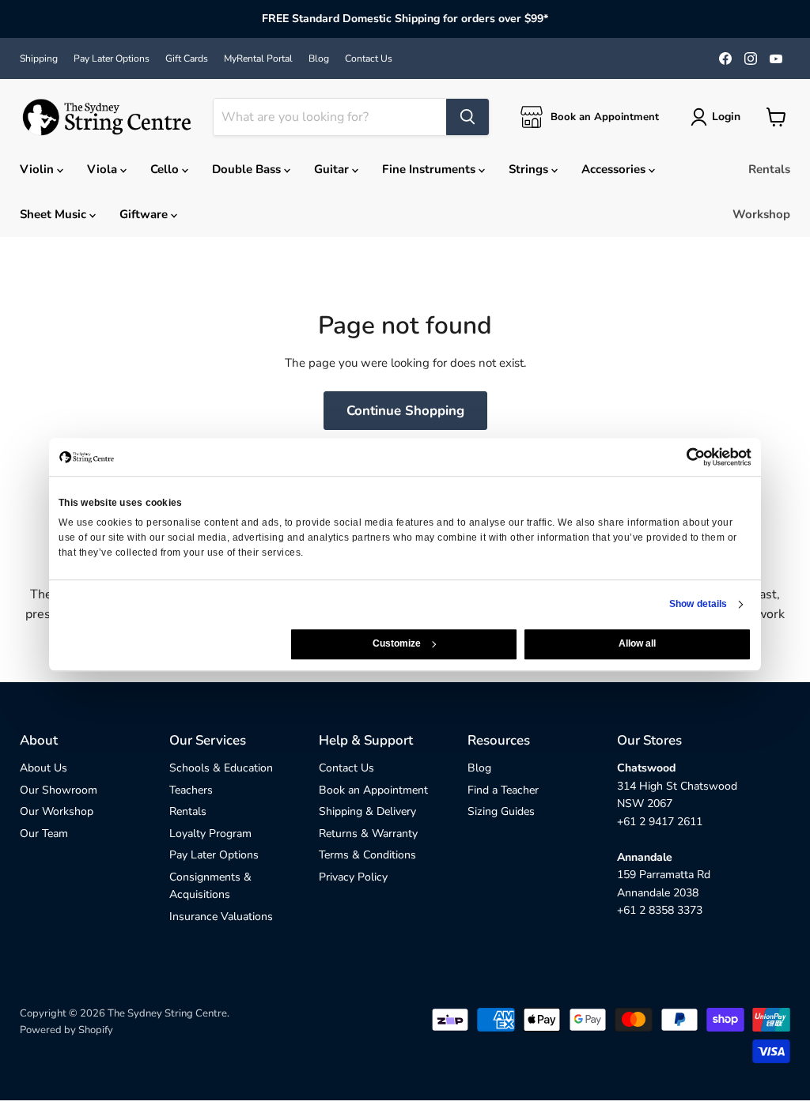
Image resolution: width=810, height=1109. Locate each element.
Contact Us (368, 58)
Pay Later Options (112, 58)
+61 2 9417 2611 (659, 821)
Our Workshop (56, 811)
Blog (318, 58)
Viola (103, 169)
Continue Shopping (405, 411)
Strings (530, 169)
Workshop (761, 214)
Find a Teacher (503, 790)
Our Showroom (58, 790)
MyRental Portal (258, 58)
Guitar (333, 169)
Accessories (615, 169)
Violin (38, 169)
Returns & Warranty (368, 833)
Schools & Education (221, 767)
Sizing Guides (501, 811)
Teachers (191, 790)
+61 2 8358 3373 (659, 910)
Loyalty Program (210, 833)
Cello (166, 169)
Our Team (44, 833)
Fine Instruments (430, 169)
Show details (698, 604)
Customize (397, 644)
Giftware (145, 214)
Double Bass (248, 169)
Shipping (39, 58)
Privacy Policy (353, 877)
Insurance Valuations (221, 916)
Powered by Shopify (66, 1030)
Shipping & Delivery (367, 811)
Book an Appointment (373, 790)
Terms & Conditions (367, 854)
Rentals (769, 169)
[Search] (467, 117)
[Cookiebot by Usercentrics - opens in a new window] (578, 456)
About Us (43, 767)
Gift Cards (186, 58)
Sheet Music (54, 214)
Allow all (637, 644)
